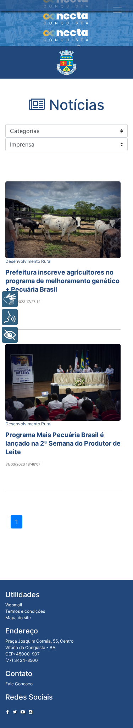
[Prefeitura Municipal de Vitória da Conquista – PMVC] (66, 62)
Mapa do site (18, 617)
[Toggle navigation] (117, 10)
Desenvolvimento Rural (28, 261)
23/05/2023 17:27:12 (22, 301)
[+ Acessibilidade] (10, 335)
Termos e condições (25, 611)
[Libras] (10, 299)
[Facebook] (7, 711)
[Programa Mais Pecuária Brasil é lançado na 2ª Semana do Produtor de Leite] (63, 382)
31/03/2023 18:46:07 (22, 464)
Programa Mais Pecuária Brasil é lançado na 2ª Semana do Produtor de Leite (63, 443)
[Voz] (10, 317)
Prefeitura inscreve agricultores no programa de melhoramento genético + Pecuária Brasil (62, 281)
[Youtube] (23, 711)
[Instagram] (30, 711)
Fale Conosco (19, 683)
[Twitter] (15, 711)
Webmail (13, 604)
